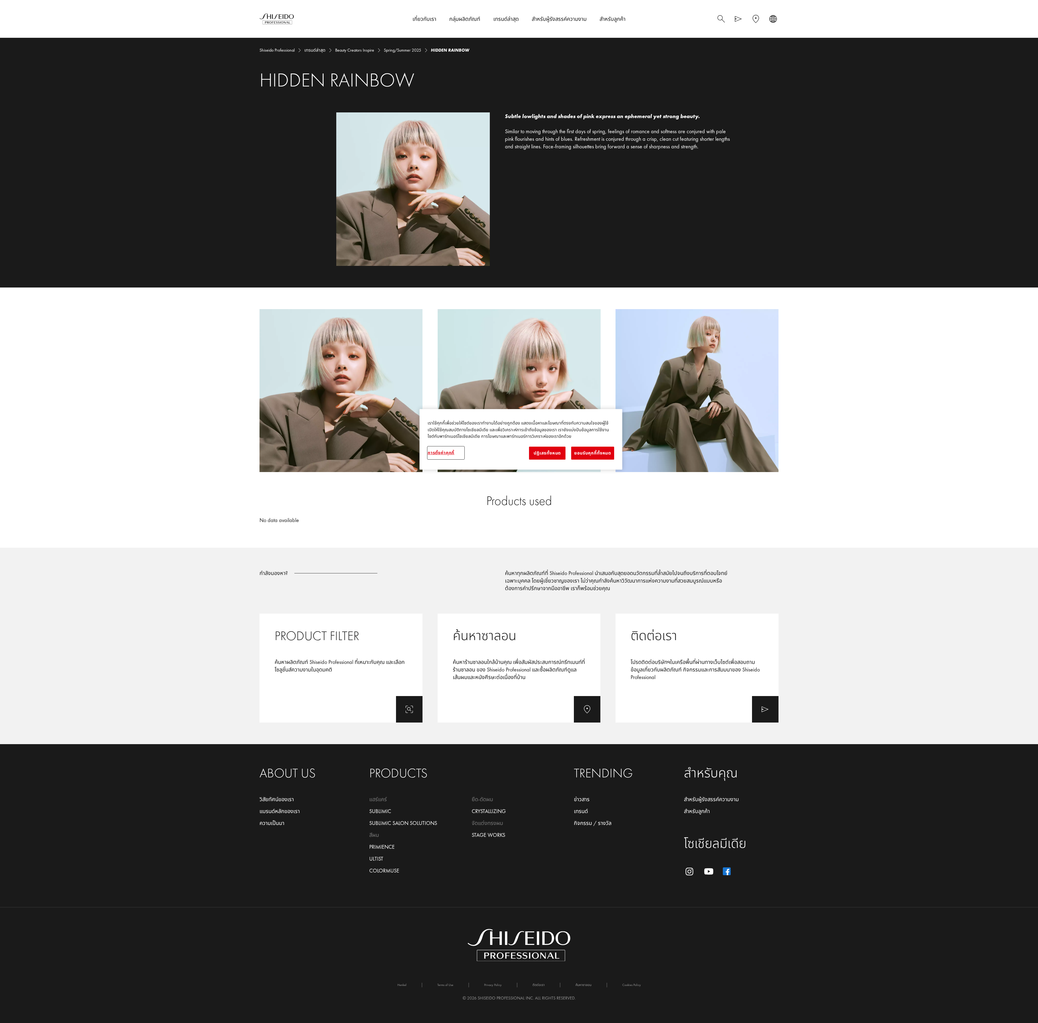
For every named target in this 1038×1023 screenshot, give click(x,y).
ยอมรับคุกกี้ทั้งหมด (592, 453)
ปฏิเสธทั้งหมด (547, 453)
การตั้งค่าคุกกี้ (441, 453)
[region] (521, 439)
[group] (519, 390)
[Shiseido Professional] (277, 19)
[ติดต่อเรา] (697, 668)
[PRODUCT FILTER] (341, 668)
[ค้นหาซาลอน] (519, 668)
